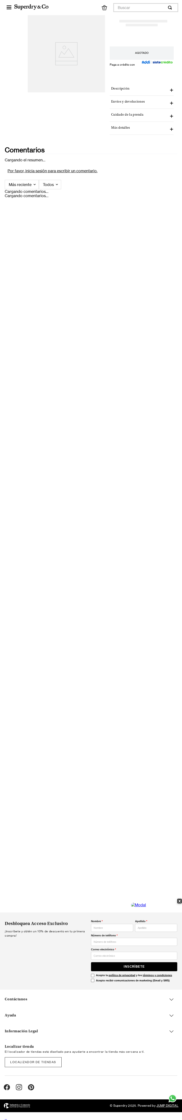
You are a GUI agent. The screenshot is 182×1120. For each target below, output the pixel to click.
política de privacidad (122, 975)
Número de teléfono (104, 935)
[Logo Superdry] (31, 7)
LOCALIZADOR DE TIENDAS (33, 1062)
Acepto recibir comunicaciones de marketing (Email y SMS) (133, 980)
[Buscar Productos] (171, 7)
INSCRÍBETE (134, 966)
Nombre (97, 921)
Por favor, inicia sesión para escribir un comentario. (52, 170)
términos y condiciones (157, 975)
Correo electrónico (103, 949)
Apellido (141, 921)
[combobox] (145, 7)
